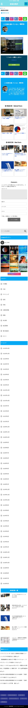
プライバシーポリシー (14, 698)
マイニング (6, 294)
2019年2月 (6, 541)
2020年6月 (6, 458)
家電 (4, 315)
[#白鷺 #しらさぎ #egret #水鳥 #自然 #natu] (14, 258)
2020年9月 (6, 442)
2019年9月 (6, 505)
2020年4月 (6, 468)
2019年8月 (6, 510)
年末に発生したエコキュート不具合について (20, 118)
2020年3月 (6, 473)
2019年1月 (6, 547)
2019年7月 (6, 515)
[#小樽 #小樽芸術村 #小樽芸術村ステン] (14, 250)
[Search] (25, 231)
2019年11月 (6, 494)
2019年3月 (6, 536)
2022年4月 (6, 374)
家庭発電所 (14, 4)
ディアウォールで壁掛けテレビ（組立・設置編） (7, 118)
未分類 (5, 320)
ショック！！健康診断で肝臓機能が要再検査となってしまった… (19, 638)
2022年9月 (6, 358)
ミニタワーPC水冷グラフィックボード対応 (7, 154)
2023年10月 (6, 348)
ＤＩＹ (5, 336)
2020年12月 (6, 426)
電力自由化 (6, 331)
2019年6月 (6, 520)
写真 (4, 304)
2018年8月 (6, 573)
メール (3, 206)
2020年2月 (6, 479)
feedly (14, 64)
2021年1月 (6, 421)
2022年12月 (6, 353)
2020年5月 (6, 463)
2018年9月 (6, 568)
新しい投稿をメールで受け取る (10, 216)
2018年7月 (6, 578)
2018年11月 (6, 557)
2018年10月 (6, 562)
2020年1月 (6, 484)
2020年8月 (6, 447)
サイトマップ (4, 698)
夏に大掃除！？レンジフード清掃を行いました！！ (20, 170)
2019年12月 (6, 489)
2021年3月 (6, 416)
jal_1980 (5, 32)
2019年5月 (6, 526)
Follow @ (14, 60)
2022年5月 (6, 369)
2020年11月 (6, 432)
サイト (3, 211)
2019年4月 (6, 531)
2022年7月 (6, 364)
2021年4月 (6, 411)
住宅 (4, 299)
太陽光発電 (6, 310)
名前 (3, 201)
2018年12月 (6, 552)
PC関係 (5, 284)
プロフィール (23, 698)
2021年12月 (6, 390)
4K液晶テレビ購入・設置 (7, 133)
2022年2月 (6, 379)
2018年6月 (6, 583)
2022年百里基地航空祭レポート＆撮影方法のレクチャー (7, 171)
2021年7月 (6, 405)
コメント (4, 188)
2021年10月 (6, 400)
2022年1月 (6, 385)
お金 (4, 289)
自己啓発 (5, 325)
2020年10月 (6, 437)
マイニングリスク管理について (20, 134)
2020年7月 (6, 453)
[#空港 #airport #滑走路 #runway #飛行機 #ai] (23, 267)
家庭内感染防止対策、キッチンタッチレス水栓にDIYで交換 (20, 155)
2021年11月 (6, 395)
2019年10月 (6, 500)
